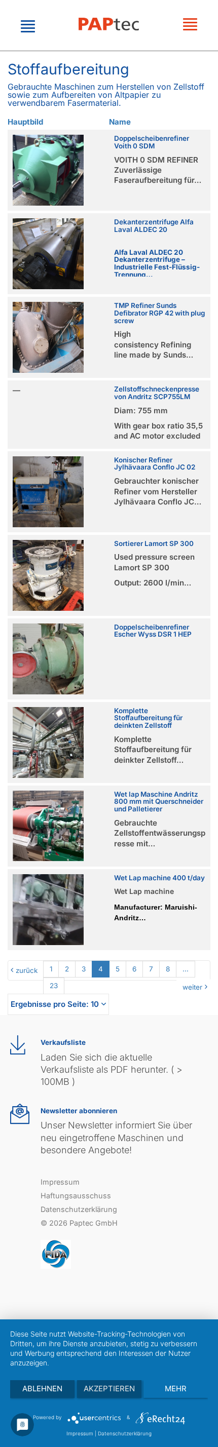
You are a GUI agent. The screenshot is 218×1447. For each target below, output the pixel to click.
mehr (176, 1388)
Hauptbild (25, 122)
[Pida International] (56, 1253)
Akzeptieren (109, 1388)
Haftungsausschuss (76, 1195)
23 (54, 986)
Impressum (60, 1182)
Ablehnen (42, 1388)
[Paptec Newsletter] (19, 1114)
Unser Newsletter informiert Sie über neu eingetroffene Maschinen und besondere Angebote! (116, 1137)
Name (120, 122)
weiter (192, 987)
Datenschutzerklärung (79, 1209)
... (186, 969)
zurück (27, 970)
